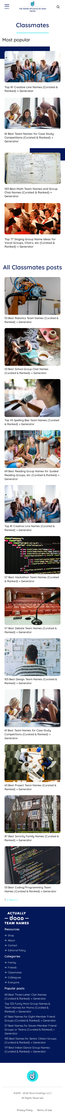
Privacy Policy (24, 1110)
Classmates (15, 972)
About (11, 940)
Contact (12, 945)
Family (12, 962)
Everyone (13, 982)
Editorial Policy (17, 950)
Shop (11, 935)
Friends (12, 967)
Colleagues (14, 977)
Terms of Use (44, 1110)
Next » (13, 900)
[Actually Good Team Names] (32, 3)
